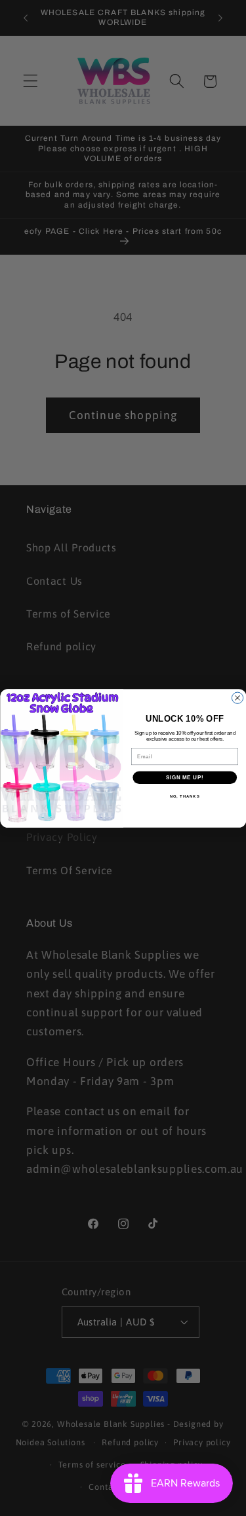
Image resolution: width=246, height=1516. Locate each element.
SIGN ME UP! (184, 777)
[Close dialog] (237, 697)
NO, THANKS (184, 796)
